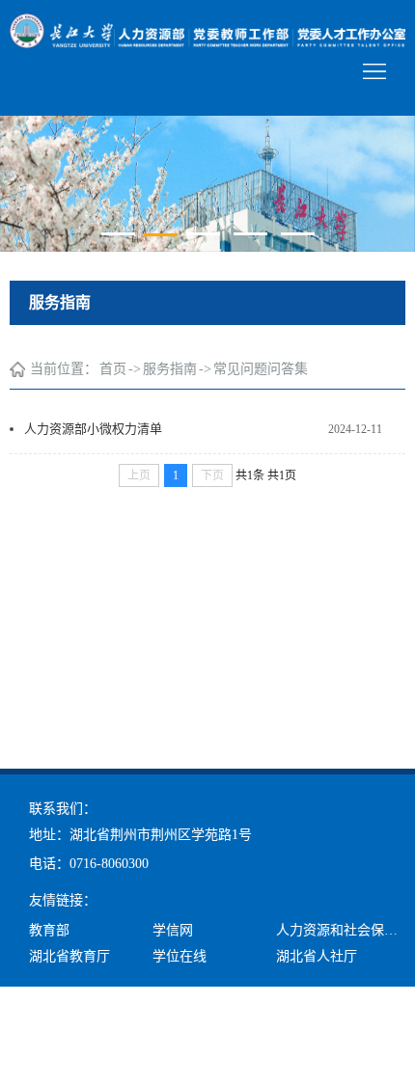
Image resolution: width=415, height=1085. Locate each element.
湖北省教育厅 (69, 956)
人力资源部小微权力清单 (93, 428)
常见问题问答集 (260, 369)
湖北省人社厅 (316, 956)
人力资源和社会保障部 (343, 930)
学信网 (172, 930)
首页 (112, 369)
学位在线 (179, 956)
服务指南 (170, 369)
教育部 (49, 930)
